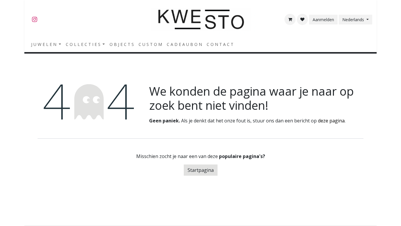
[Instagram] (35, 19)
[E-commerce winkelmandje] (290, 19)
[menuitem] (46, 44)
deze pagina (331, 120)
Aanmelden (323, 19)
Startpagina (201, 170)
